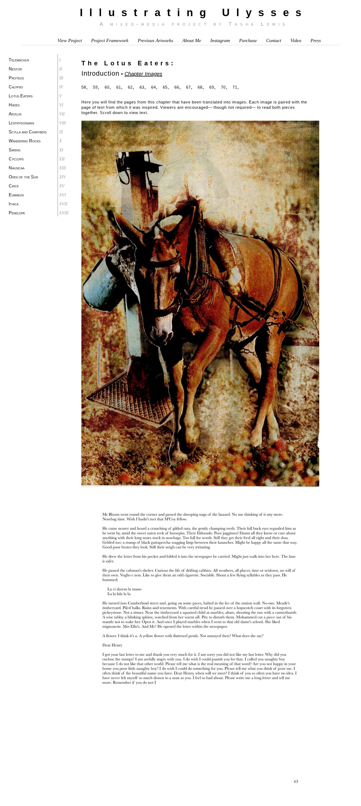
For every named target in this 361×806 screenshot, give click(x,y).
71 (235, 87)
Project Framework (109, 40)
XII (61, 159)
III (61, 78)
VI (61, 105)
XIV (62, 177)
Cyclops (16, 159)
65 (165, 87)
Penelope (17, 213)
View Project (70, 40)
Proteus (16, 78)
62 (130, 87)
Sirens (14, 150)
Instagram (220, 40)
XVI (62, 195)
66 (176, 87)
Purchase (248, 40)
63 (142, 87)
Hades (14, 105)
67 (188, 87)
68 (200, 87)
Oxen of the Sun (23, 177)
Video (295, 40)
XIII (62, 168)
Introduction (100, 73)
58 (83, 87)
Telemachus (19, 60)
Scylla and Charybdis (28, 132)
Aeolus (15, 114)
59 (95, 87)
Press (316, 40)
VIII (62, 123)
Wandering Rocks (24, 141)
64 (153, 87)
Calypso (16, 87)
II (60, 69)
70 (223, 87)
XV (61, 186)
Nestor (15, 69)
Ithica (13, 204)
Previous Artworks (155, 40)
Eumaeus (16, 195)
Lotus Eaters (21, 96)
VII (61, 114)
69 (211, 87)
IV (61, 87)
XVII (63, 204)
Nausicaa (16, 168)
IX (61, 132)
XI (61, 150)
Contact (273, 40)
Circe (14, 186)
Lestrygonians (21, 123)
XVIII (63, 213)
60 (107, 87)
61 (118, 87)
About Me (191, 40)
